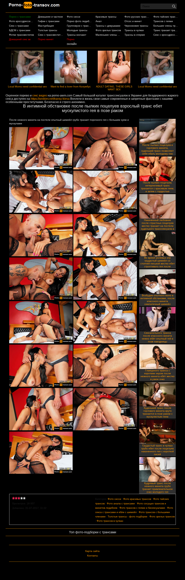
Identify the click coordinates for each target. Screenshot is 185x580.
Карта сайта (92, 551)
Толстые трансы (47, 30)
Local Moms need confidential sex (27, 86)
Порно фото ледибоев (79, 21)
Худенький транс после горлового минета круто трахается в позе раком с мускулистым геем (158, 412)
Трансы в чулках (134, 30)
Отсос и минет (133, 21)
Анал (99, 21)
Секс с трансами (19, 25)
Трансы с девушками (108, 25)
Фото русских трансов (137, 16)
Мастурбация (46, 25)
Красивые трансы (106, 16)
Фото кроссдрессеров (21, 21)
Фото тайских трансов (166, 16)
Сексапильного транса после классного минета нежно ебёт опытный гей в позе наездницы (157, 337)
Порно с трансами (20, 16)
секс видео (39, 95)
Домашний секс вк (20, 39)
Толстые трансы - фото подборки (127, 516)
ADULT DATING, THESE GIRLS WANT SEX (114, 88)
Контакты (92, 555)
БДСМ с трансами (19, 30)
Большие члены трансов (166, 25)
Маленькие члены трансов (108, 34)
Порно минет (45, 39)
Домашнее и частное (50, 16)
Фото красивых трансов (137, 498)
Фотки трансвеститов (21, 34)
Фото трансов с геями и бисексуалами (142, 507)
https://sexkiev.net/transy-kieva (50, 98)
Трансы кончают (76, 34)
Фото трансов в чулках (110, 520)
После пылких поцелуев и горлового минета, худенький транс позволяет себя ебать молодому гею (157, 149)
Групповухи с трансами (79, 25)
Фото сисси (73, 16)
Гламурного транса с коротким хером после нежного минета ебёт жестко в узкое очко (158, 375)
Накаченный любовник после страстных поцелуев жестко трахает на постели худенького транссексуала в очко (157, 226)
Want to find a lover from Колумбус (71, 86)
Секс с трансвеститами (50, 34)
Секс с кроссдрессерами (166, 34)
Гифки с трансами (48, 21)
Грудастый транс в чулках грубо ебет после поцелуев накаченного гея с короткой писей (157, 450)
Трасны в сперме (134, 34)
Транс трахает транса (166, 30)
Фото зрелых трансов (108, 30)
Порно (70, 39)
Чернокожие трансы (136, 25)
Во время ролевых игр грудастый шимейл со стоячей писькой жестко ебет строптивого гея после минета (157, 263)
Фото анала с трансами (121, 503)
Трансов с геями (163, 21)
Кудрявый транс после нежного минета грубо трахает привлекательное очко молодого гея (157, 487)
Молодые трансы (77, 30)
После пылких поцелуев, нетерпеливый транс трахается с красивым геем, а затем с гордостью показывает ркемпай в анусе (158, 188)
